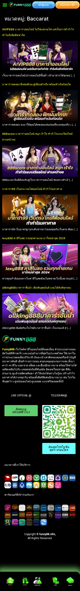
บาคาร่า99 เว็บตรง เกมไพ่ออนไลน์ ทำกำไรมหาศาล (32, 189)
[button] (4, 4)
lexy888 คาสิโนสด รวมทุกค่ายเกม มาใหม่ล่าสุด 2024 (33, 238)
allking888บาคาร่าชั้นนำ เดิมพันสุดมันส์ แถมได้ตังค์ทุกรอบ (36, 287)
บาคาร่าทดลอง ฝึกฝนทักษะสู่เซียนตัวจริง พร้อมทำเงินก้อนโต (36, 84)
